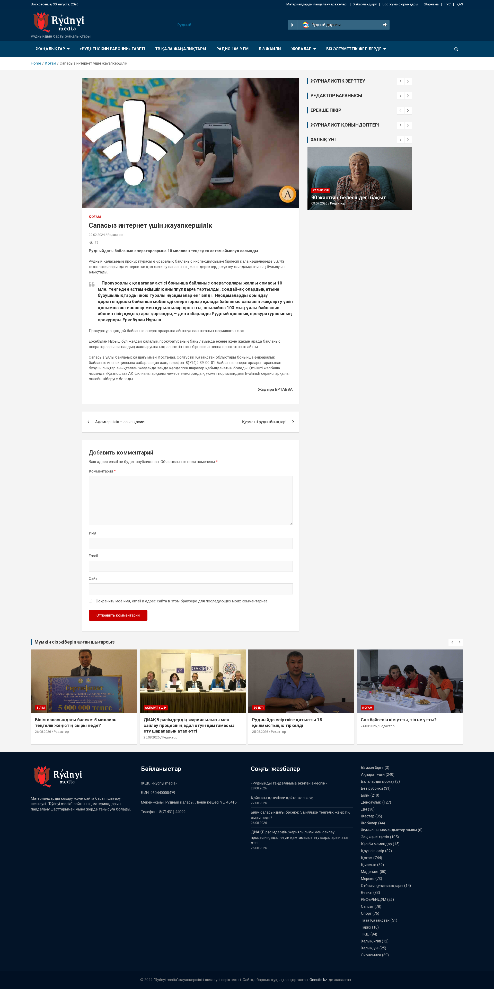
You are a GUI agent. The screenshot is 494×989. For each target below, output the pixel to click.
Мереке (367, 878)
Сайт (93, 578)
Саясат (367, 906)
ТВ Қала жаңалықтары (180, 49)
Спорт (366, 913)
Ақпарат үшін (155, 707)
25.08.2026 (152, 737)
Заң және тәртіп (375, 837)
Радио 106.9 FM (232, 49)
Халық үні (321, 190)
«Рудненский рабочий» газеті (112, 49)
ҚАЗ (459, 4)
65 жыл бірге (372, 767)
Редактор (115, 235)
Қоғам (95, 217)
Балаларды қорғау (377, 781)
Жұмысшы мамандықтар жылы (389, 830)
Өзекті (258, 707)
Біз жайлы (270, 49)
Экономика (371, 955)
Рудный (184, 25)
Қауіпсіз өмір (372, 851)
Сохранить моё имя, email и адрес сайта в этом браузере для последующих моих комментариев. (182, 601)
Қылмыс (368, 864)
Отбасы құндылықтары (382, 885)
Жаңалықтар (50, 49)
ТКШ (365, 934)
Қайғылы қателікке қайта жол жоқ (282, 798)
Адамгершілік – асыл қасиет (120, 422)
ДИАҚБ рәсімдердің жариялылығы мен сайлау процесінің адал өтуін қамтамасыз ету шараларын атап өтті (189, 725)
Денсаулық (371, 802)
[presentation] (400, 81)
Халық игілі (371, 941)
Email (93, 556)
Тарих (366, 927)
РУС (448, 4)
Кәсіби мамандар (376, 844)
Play (292, 25)
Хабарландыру (365, 4)
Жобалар (302, 49)
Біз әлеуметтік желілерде (354, 49)
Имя (92, 533)
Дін (364, 809)
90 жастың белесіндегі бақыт (348, 197)
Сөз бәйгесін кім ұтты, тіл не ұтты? (399, 719)
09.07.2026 (319, 203)
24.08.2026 (369, 726)
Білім (41, 707)
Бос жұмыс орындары (400, 4)
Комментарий (102, 471)
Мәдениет (370, 871)
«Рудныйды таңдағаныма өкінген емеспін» (289, 783)
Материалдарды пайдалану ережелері (316, 4)
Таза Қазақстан (375, 920)
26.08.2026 (43, 732)
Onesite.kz (318, 979)
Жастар (367, 816)
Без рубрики (372, 788)
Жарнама (431, 4)
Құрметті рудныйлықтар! (264, 422)
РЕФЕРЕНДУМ (373, 899)
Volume (384, 25)
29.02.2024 (97, 235)
